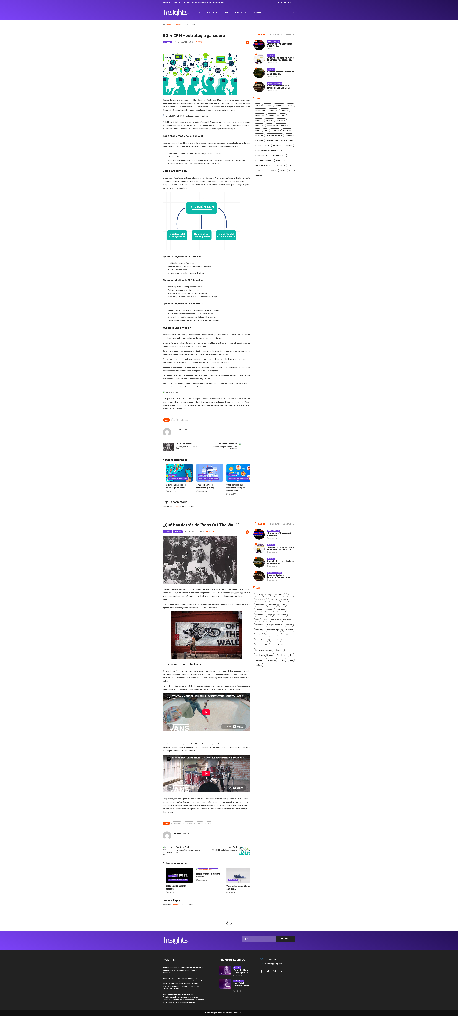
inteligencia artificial (274, 135)
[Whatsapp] (290, 2)
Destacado (272, 115)
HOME (199, 13)
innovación (275, 130)
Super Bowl (281, 165)
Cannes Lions (260, 110)
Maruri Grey (288, 140)
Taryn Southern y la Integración (241, 971)
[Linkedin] (288, 2)
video (291, 170)
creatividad (259, 115)
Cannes (290, 105)
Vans (209, 823)
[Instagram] (285, 2)
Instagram (259, 135)
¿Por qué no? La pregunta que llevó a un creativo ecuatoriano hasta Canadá (199, 2)
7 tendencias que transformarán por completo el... (172, 487)
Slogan (200, 823)
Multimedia (167, 531)
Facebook (259, 125)
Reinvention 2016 (262, 155)
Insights (271, 55)
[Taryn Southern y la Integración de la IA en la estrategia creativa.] (225, 970)
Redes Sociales (261, 150)
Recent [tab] (261, 34)
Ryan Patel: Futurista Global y (241, 985)
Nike (267, 145)
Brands (226, 13)
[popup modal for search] (291, 12)
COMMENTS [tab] (288, 34)
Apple (257, 105)
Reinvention (240, 13)
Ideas (257, 130)
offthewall (189, 823)
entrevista (269, 120)
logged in (176, 506)
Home (168, 25)
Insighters (212, 13)
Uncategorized (273, 41)
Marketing (178, 25)
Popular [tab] (275, 34)
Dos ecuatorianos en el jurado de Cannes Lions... (279, 86)
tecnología (259, 170)
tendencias (271, 170)
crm (174, 420)
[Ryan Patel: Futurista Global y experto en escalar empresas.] (225, 984)
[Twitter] (282, 2)
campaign (177, 823)
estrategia (184, 420)
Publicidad (178, 531)
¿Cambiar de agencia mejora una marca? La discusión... (280, 58)
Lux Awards (257, 13)
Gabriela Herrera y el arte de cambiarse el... (280, 72)
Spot (271, 165)
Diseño (282, 115)
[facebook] (278, 2)
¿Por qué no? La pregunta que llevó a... (279, 44)
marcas (289, 135)
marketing (259, 140)
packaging (277, 145)
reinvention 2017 (279, 155)
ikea (265, 130)
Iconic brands (281, 125)
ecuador (258, 120)
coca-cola (273, 110)
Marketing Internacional (175, 478)
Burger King (279, 105)
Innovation (287, 130)
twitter (282, 170)
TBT (290, 165)
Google (269, 125)
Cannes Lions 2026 (274, 83)
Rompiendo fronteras (263, 160)
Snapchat (279, 160)
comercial (284, 110)
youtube (258, 175)
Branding (267, 105)
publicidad (288, 145)
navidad (258, 145)
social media (260, 165)
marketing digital (273, 140)
